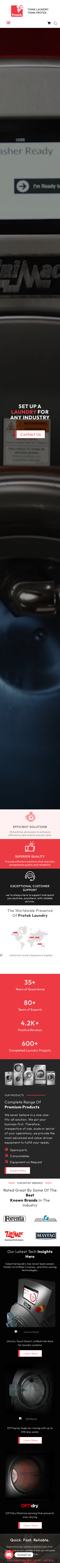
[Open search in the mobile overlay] (55, 23)
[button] (8, 22)
